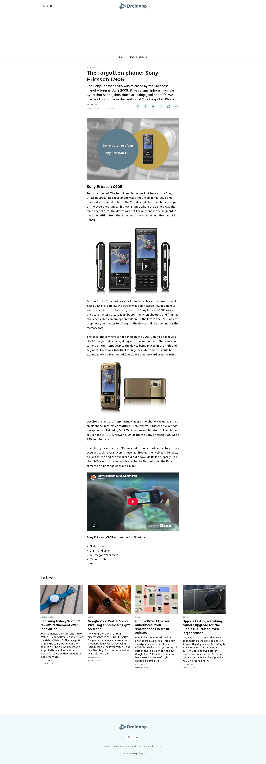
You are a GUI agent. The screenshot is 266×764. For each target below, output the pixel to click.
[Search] (51, 6)
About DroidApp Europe (117, 746)
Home (122, 57)
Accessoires (46, 617)
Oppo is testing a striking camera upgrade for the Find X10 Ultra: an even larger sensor (202, 627)
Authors (135, 746)
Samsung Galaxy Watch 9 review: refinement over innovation (60, 625)
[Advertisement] (133, 35)
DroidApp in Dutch (151, 746)
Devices (143, 57)
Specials (91, 67)
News (131, 57)
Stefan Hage (93, 105)
